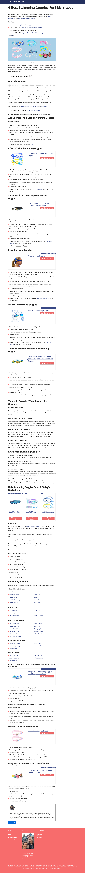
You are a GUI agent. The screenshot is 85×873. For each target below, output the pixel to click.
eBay (32, 144)
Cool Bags (12, 613)
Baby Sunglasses (14, 658)
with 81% (39, 395)
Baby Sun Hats (13, 655)
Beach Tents (37, 594)
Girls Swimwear (38, 631)
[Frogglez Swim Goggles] (17, 261)
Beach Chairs (13, 597)
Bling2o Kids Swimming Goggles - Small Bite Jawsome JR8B (40, 673)
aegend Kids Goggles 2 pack (38, 731)
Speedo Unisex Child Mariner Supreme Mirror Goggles (39, 204)
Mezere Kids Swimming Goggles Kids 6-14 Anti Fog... (31, 512)
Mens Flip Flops (14, 631)
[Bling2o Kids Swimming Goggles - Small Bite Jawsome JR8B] (17, 677)
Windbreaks (13, 592)
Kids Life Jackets (39, 634)
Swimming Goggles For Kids (18, 646)
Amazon (18, 246)
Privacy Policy (11, 839)
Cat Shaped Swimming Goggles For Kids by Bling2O (41, 771)
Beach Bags (37, 602)
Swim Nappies (13, 660)
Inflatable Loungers (15, 600)
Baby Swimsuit (38, 658)
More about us (29, 860)
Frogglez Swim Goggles (25, 25)
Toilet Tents (37, 592)
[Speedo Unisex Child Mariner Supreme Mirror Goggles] (17, 208)
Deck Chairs (37, 597)
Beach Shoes (37, 626)
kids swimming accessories (26, 18)
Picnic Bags (37, 610)
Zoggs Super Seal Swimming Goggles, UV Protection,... (14, 512)
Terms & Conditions (13, 837)
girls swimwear (26, 106)
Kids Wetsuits (13, 634)
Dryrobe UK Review (15, 629)
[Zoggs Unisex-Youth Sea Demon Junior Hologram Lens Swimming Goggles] (17, 362)
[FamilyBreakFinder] (19, 2)
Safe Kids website (34, 110)
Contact (10, 835)
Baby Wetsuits (38, 655)
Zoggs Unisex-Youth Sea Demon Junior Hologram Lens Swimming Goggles (40, 359)
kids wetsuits (45, 106)
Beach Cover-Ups (14, 626)
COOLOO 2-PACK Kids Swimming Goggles (40, 154)
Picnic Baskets (38, 613)
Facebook (39, 834)
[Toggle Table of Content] (29, 76)
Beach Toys (37, 643)
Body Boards (13, 648)
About (9, 834)
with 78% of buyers (43, 298)
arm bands (34, 106)
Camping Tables (14, 594)
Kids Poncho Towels (15, 636)
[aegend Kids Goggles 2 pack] (17, 736)
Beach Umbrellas (39, 600)
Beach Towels (38, 623)
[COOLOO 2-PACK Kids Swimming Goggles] (17, 158)
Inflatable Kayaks (14, 643)
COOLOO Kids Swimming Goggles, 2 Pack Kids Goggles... (48, 512)
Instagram (39, 837)
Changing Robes (39, 629)
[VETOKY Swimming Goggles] (17, 316)
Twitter (38, 839)
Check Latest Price (47, 158)
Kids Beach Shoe (14, 623)
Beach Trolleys (13, 602)
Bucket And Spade (39, 646)
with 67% (39, 189)
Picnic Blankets (38, 615)
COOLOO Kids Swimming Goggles (31, 27)
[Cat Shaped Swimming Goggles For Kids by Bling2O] (17, 775)
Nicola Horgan (13, 810)
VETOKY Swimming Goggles (38, 310)
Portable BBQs (13, 610)
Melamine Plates (14, 615)
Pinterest (39, 835)
